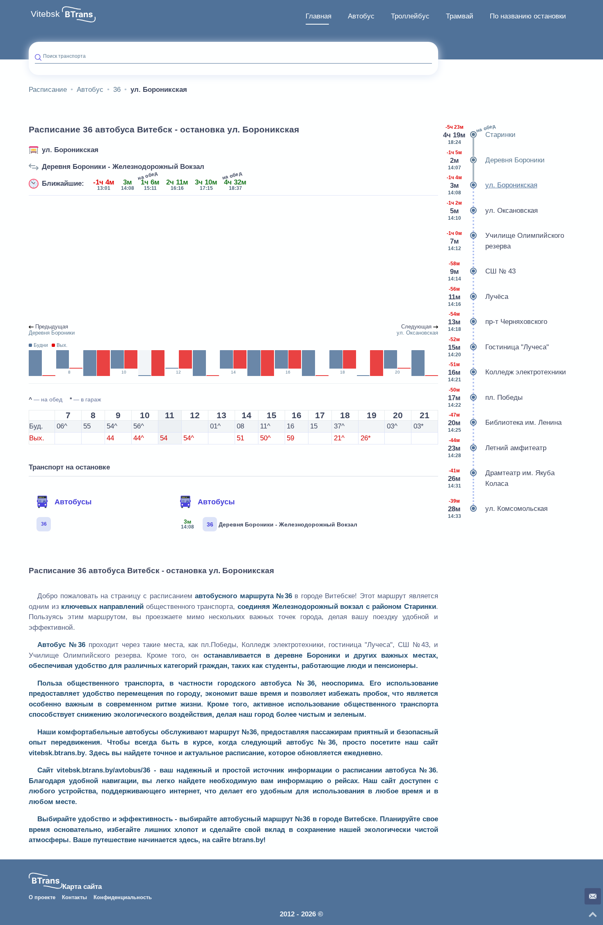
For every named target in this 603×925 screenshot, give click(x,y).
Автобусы (73, 502)
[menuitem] (318, 16)
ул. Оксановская (492, 210)
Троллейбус (410, 16)
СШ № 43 (482, 271)
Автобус (361, 16)
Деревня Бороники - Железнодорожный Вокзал (123, 167)
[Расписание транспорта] (79, 14)
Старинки (480, 134)
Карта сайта (82, 887)
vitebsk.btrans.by (57, 753)
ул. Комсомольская (498, 508)
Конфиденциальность (123, 897)
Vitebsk (45, 14)
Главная (318, 16)
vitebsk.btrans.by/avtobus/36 (103, 770)
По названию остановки (528, 16)
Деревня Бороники (496, 160)
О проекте (42, 897)
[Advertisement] (233, 260)
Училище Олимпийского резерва (505, 240)
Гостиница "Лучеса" (498, 347)
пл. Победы (485, 397)
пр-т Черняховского (497, 321)
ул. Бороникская (70, 150)
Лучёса (478, 296)
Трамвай (459, 16)
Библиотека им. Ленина (505, 422)
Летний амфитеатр (497, 447)
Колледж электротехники (507, 372)
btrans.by (248, 840)
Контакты (74, 897)
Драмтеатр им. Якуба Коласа (501, 478)
